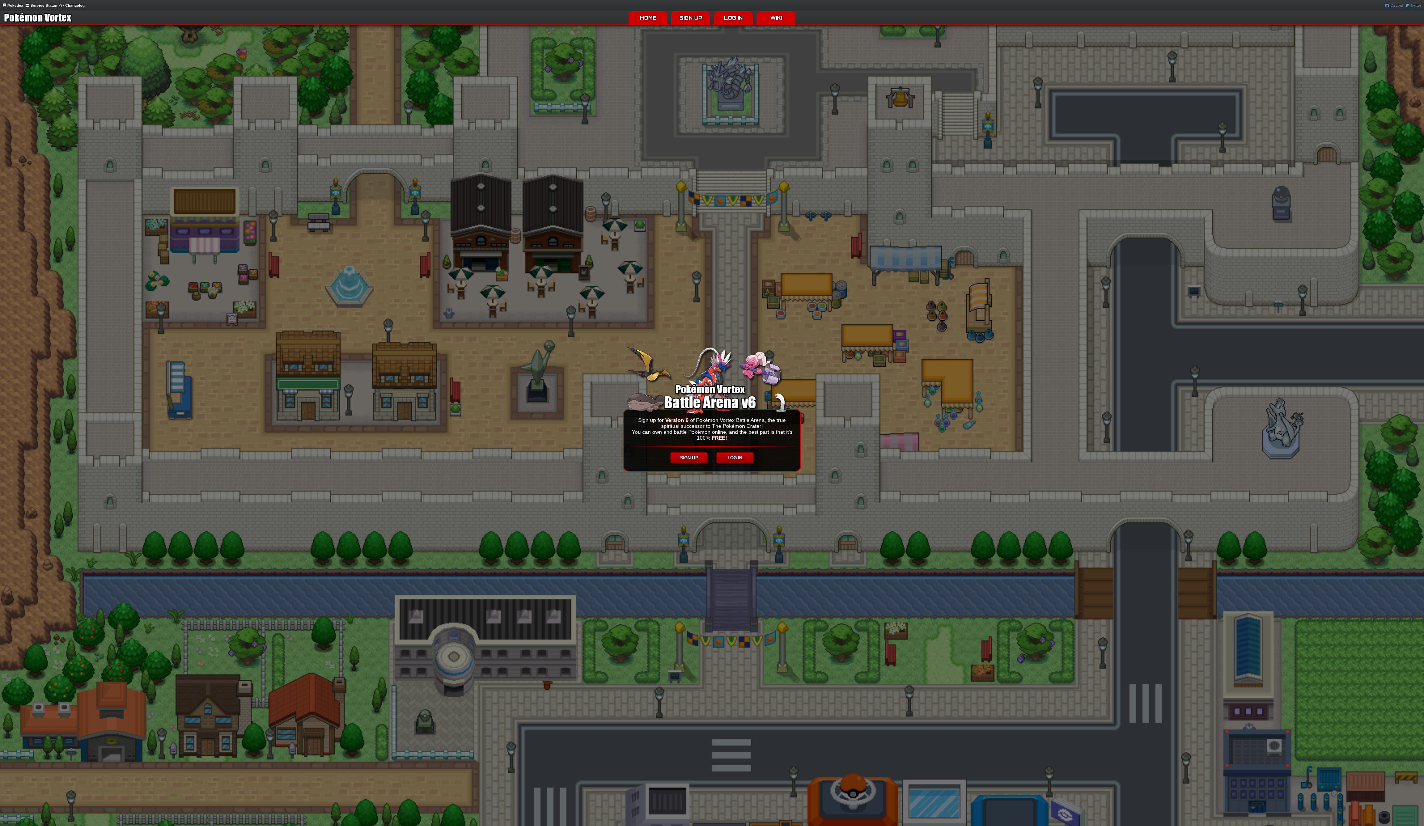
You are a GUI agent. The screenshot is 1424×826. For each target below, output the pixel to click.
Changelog (74, 5)
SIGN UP (690, 18)
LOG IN (733, 18)
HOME (648, 18)
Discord (1396, 5)
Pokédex (14, 5)
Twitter (1415, 5)
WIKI (776, 18)
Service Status (43, 5)
